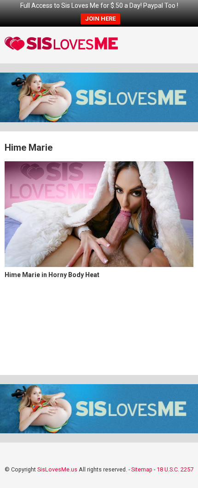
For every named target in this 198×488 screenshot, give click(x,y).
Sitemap (141, 469)
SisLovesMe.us (57, 469)
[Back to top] (181, 469)
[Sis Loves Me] (61, 45)
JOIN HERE (100, 18)
